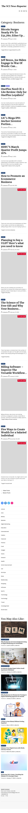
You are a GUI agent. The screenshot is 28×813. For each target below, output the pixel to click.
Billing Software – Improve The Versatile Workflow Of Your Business (13, 371)
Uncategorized (5, 606)
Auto (2, 513)
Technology (4, 595)
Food (2, 546)
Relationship (4, 580)
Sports (3, 591)
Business (3, 26)
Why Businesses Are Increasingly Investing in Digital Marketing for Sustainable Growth (14, 643)
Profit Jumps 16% (16, 166)
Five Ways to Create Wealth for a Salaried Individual (14, 432)
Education (3, 528)
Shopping (3, 583)
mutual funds (8, 483)
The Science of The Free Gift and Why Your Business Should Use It (12, 307)
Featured (3, 539)
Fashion (3, 535)
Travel (2, 602)
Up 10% (18, 50)
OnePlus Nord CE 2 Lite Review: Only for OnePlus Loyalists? (14, 92)
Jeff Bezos (7, 79)
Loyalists (7, 108)
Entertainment (5, 531)
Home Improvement (6, 565)
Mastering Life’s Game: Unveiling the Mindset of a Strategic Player (12, 775)
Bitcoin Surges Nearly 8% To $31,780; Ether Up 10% (12, 34)
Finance (3, 542)
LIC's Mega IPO (8, 137)
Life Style (3, 572)
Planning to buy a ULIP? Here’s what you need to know (12, 243)
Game (2, 554)
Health (3, 561)
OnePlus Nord (13, 108)
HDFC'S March (8, 166)
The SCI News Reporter (14, 6)
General (3, 557)
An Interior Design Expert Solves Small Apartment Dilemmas (12, 669)
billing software (8, 419)
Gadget (7, 85)
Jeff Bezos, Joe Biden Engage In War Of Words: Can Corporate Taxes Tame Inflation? (13, 66)
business (7, 356)
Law (2, 569)
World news (4, 609)
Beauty (3, 516)
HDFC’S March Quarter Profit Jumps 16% (14, 150)
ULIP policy (7, 292)
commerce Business (10, 230)
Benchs (6, 39)
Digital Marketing (5, 524)
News (2, 576)
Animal (3, 509)
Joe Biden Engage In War (16, 79)
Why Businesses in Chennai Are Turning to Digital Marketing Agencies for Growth (14, 695)
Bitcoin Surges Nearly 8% (11, 50)
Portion (14, 137)
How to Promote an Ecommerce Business (13, 179)
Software (3, 587)
